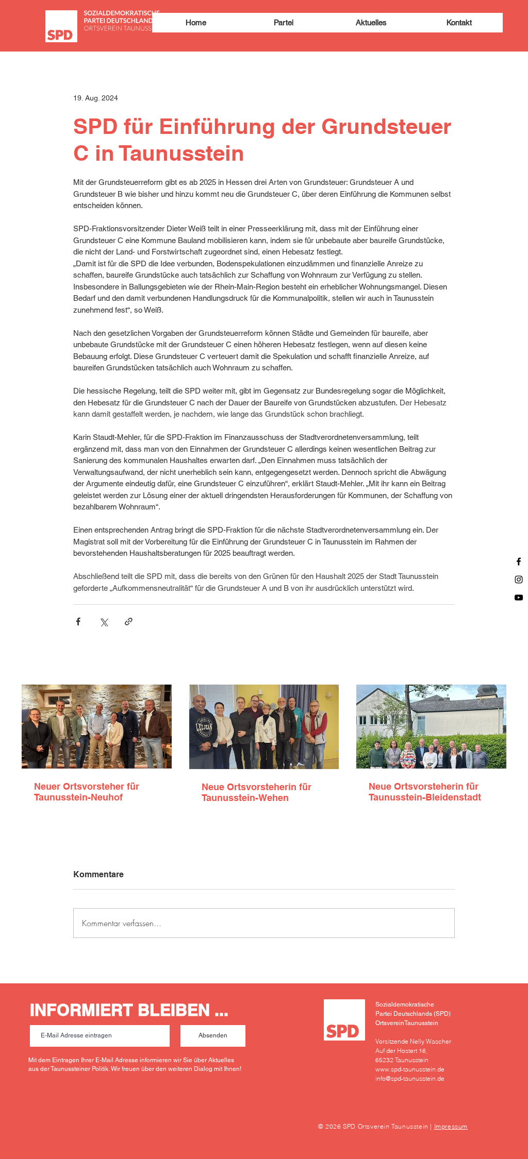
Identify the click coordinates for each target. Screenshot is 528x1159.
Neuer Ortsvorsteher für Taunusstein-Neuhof (86, 792)
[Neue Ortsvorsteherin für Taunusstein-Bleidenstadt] (431, 727)
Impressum (451, 1126)
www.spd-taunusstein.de (409, 1069)
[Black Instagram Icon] (519, 579)
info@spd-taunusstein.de (409, 1078)
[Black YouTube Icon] (519, 597)
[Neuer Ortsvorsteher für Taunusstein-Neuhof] (97, 727)
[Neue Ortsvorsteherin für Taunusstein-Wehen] (264, 727)
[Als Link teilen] (129, 621)
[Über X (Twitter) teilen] (103, 621)
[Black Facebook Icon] (519, 561)
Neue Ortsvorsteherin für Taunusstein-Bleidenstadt (425, 792)
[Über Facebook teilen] (78, 621)
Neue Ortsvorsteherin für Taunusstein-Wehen (256, 792)
